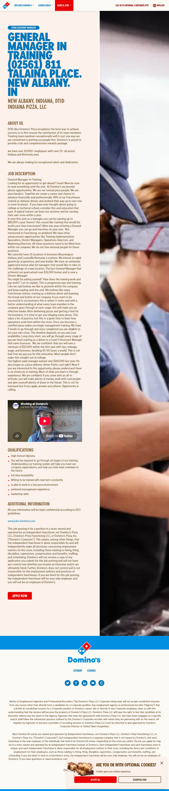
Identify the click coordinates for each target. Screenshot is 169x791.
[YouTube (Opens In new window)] (93, 683)
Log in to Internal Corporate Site (132, 5)
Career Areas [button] (44, 5)
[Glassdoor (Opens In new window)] (101, 683)
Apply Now (19, 596)
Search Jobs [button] (63, 5)
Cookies (91, 670)
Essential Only (140, 779)
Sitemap (77, 670)
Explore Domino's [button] (23, 5)
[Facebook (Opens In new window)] (76, 683)
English (160, 5)
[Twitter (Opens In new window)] (68, 683)
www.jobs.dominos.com (21, 521)
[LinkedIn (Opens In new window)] (84, 683)
